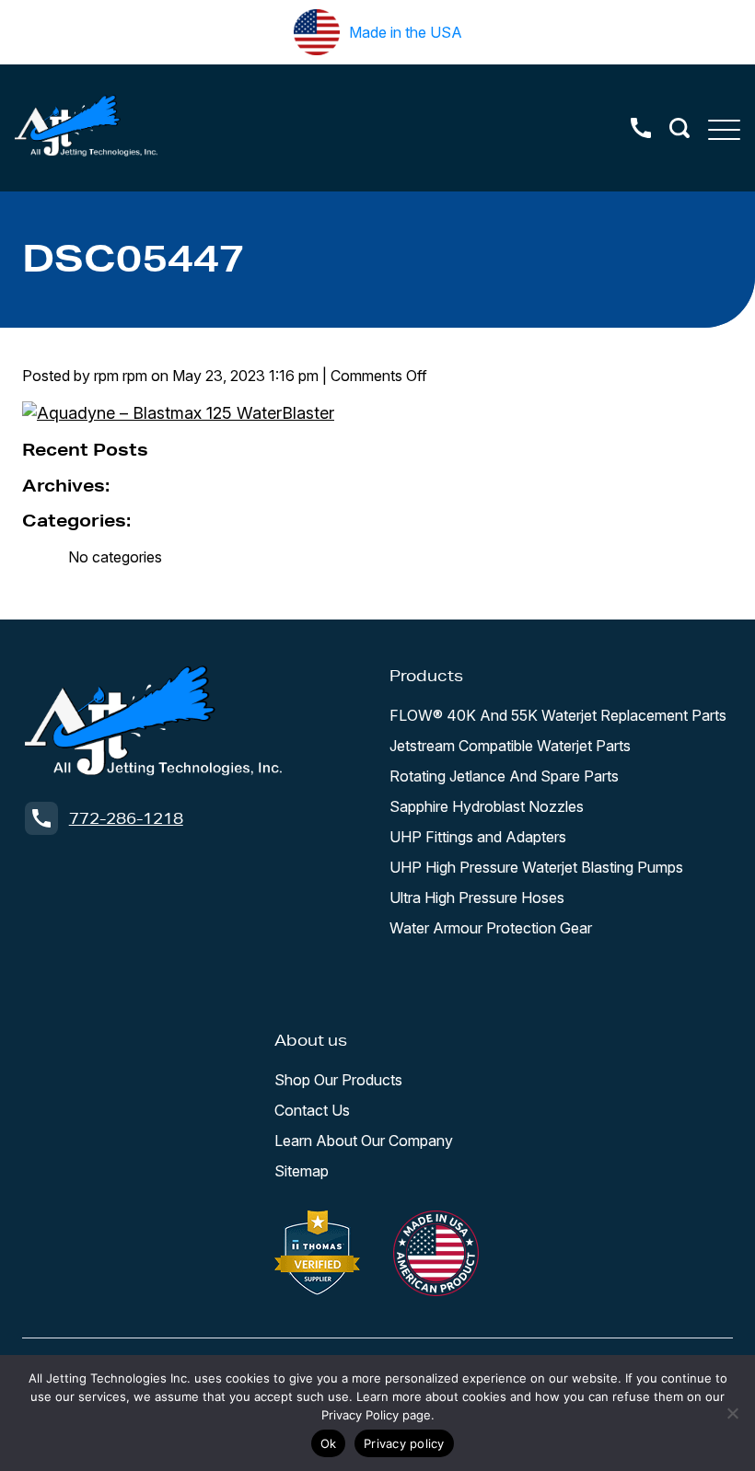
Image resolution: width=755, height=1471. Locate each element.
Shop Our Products (338, 1080)
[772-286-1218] (641, 128)
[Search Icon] (679, 128)
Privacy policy (404, 1443)
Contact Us (312, 1110)
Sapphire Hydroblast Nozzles (486, 806)
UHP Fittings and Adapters (477, 837)
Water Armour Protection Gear (490, 928)
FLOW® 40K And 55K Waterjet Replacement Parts (557, 715)
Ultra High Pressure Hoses (476, 897)
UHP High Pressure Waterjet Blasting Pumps (536, 867)
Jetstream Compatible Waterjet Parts (510, 745)
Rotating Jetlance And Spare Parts (504, 776)
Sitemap (301, 1171)
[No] (732, 1413)
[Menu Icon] (724, 128)
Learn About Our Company (363, 1140)
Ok (328, 1443)
